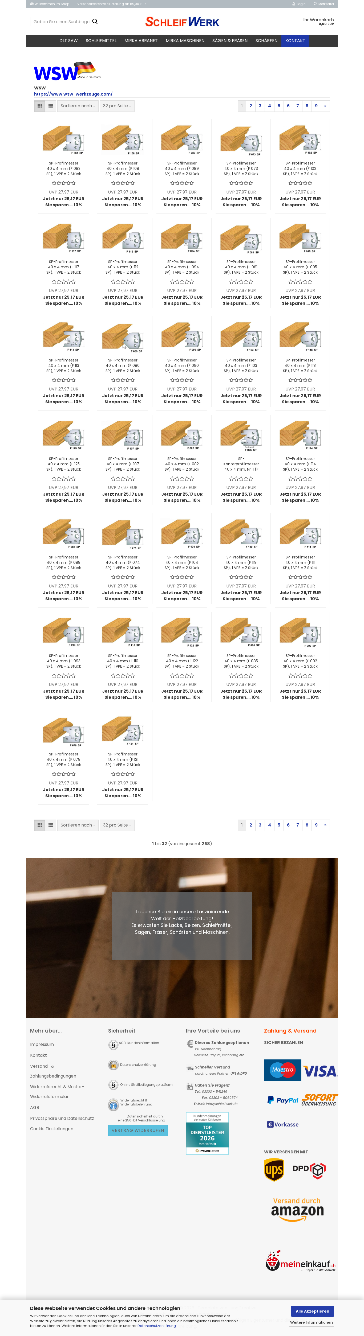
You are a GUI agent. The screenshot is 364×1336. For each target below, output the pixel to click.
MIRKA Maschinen (185, 41)
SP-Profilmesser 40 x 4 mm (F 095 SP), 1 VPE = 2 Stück (300, 267)
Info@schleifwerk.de (221, 1103)
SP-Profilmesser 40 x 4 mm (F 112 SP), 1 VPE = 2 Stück (123, 267)
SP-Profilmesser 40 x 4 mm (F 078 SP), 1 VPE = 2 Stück (63, 759)
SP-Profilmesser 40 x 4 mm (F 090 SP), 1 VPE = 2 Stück (182, 365)
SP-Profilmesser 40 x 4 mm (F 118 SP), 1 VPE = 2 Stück (300, 365)
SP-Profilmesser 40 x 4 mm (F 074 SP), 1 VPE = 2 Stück (123, 562)
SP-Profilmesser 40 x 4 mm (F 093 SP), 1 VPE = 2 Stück (63, 661)
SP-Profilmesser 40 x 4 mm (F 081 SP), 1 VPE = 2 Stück (241, 267)
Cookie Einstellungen (51, 1129)
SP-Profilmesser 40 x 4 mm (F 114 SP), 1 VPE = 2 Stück (300, 464)
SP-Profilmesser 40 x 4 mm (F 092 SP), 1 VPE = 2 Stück (300, 661)
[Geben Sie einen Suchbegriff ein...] (95, 22)
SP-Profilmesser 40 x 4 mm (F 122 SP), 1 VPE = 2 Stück (182, 661)
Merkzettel (325, 4)
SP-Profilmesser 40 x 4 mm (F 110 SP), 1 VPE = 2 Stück (123, 661)
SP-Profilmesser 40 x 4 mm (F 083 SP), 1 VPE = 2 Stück (63, 168)
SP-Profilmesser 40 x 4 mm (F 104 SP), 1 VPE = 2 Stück (182, 562)
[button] (39, 106)
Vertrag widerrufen (138, 1130)
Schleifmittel (101, 41)
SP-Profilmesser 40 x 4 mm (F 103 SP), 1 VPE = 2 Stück (241, 365)
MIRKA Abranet (141, 41)
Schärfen (266, 41)
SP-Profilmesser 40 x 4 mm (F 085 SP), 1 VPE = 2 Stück (241, 661)
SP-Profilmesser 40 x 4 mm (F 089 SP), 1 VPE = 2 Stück (182, 168)
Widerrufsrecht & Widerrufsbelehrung (136, 1102)
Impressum (42, 1044)
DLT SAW (68, 41)
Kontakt (295, 41)
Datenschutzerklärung (156, 1325)
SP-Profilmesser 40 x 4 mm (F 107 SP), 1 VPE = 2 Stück (123, 464)
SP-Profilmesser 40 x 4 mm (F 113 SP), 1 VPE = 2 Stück (63, 365)
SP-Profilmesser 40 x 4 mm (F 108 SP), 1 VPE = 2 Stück (123, 168)
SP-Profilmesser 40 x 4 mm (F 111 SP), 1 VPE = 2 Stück (300, 562)
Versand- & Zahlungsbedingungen (53, 1071)
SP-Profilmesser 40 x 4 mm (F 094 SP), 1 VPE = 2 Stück (182, 267)
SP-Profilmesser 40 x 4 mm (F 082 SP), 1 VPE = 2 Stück (182, 464)
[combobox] (78, 106)
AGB (34, 1107)
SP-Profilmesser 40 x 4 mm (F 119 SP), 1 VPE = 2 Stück (241, 562)
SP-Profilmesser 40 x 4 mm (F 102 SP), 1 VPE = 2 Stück (300, 168)
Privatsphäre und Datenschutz (62, 1118)
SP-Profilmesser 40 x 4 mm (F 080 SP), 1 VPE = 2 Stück (123, 365)
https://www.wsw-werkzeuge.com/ (73, 94)
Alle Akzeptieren (312, 1311)
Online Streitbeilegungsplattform (146, 1084)
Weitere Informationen (311, 1322)
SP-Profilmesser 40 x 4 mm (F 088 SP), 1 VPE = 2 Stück (63, 562)
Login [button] (300, 4)
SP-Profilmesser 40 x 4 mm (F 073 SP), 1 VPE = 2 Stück (241, 168)
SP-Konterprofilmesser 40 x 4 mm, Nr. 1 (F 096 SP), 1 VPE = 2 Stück (241, 464)
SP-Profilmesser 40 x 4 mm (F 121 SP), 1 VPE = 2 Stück (123, 759)
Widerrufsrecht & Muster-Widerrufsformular (57, 1092)
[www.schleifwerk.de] (182, 21)
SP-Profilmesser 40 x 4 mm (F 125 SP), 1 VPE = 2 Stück (63, 464)
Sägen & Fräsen (230, 41)
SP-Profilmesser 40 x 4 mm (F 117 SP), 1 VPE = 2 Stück (63, 267)
